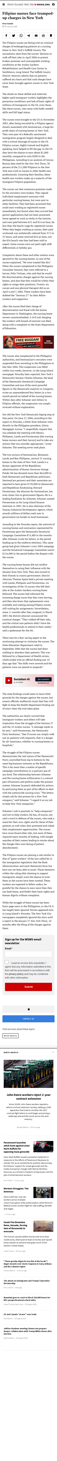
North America (10, 1036)
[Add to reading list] (50, 35)
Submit (28, 987)
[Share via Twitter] (13, 35)
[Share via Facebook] (6, 35)
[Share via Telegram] (28, 35)
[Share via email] (36, 35)
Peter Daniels (7, 23)
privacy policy (16, 974)
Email (8, 948)
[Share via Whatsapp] (21, 35)
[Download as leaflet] (43, 35)
